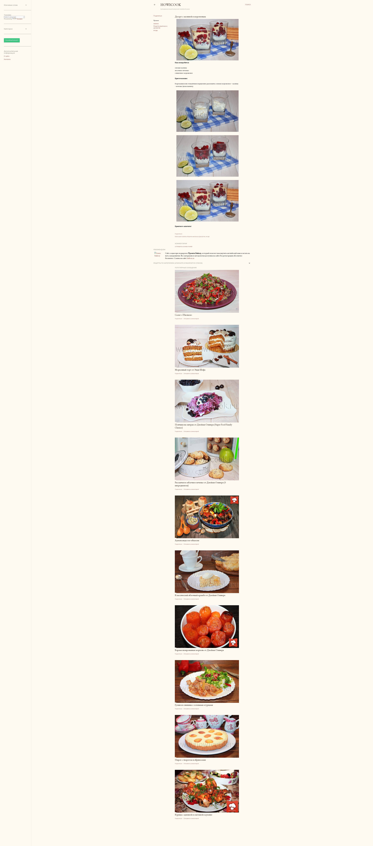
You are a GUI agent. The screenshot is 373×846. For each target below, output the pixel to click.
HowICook (170, 4)
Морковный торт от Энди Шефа (190, 369)
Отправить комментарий (183, 246)
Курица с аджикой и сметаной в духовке (193, 814)
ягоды (155, 30)
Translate (19, 19)
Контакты (7, 59)
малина (156, 24)
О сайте (6, 56)
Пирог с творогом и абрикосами (190, 759)
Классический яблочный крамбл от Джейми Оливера (200, 595)
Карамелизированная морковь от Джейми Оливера (199, 650)
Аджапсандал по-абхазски (187, 540)
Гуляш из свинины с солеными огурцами (194, 704)
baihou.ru (190, 258)
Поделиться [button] (157, 16)
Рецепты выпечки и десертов (196, 236)
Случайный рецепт (11, 40)
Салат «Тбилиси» (183, 314)
